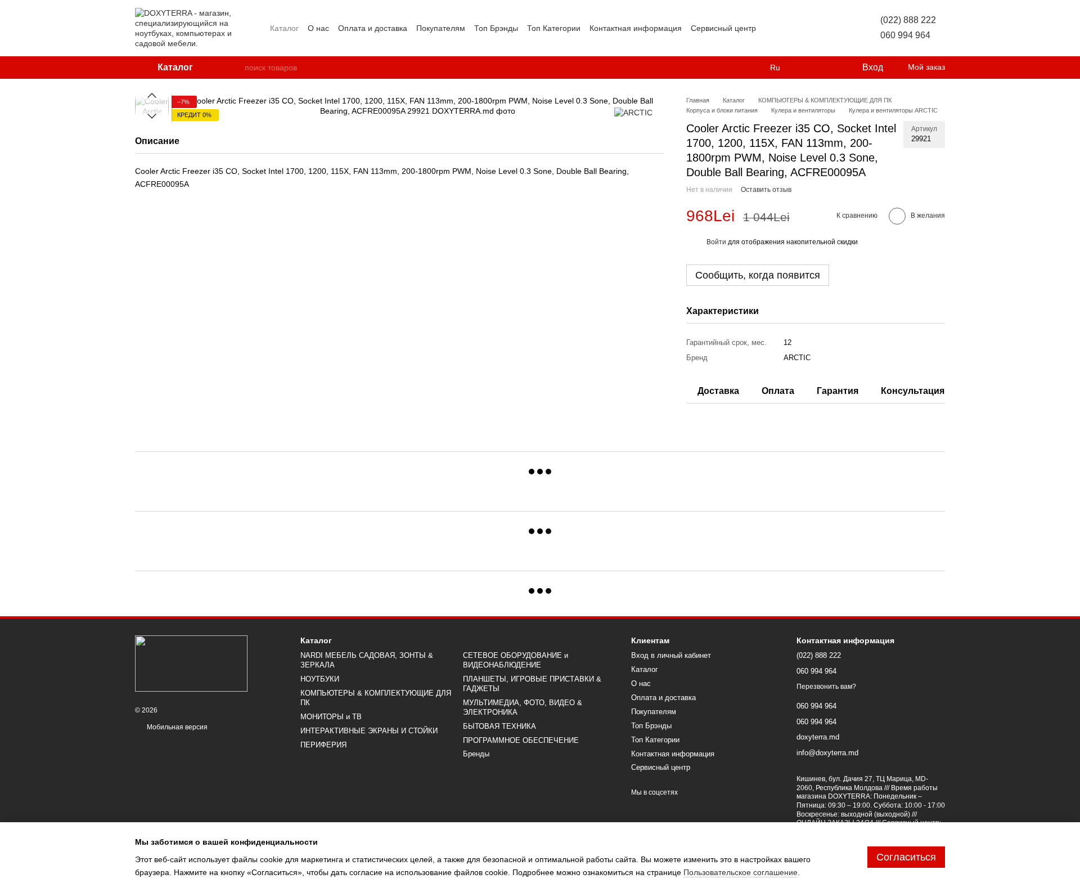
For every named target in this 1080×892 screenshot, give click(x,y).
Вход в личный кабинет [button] (671, 655)
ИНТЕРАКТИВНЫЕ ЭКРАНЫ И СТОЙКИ (369, 731)
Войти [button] (716, 242)
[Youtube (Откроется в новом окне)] (812, 28)
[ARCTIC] (633, 112)
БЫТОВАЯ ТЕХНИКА (499, 726)
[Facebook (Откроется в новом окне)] (798, 28)
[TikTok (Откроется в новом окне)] (785, 28)
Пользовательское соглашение (740, 872)
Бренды (476, 754)
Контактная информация (636, 28)
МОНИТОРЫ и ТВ (331, 716)
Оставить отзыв (766, 190)
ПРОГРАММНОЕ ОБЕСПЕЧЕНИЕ (521, 740)
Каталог (284, 28)
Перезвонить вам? (826, 687)
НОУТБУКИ (319, 679)
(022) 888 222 (908, 20)
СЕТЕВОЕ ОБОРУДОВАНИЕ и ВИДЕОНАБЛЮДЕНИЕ (515, 660)
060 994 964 (905, 35)
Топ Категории (553, 28)
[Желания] (829, 67)
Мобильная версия (176, 727)
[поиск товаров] (236, 68)
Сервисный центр (723, 28)
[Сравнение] (807, 67)
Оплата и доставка (372, 28)
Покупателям (440, 28)
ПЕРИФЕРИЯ (323, 745)
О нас (318, 28)
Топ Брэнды (496, 28)
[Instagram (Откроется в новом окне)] (771, 28)
